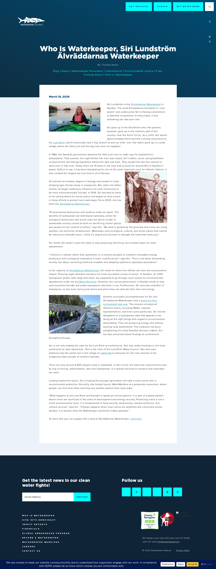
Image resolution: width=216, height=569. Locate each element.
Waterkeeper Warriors (41, 542)
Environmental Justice (139, 71)
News (65, 71)
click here (136, 418)
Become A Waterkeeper (40, 538)
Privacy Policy (183, 550)
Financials (31, 529)
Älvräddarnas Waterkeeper (146, 104)
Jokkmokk (106, 353)
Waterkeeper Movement (87, 71)
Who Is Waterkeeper (118, 74)
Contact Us (31, 551)
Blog (56, 71)
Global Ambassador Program (46, 533)
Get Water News (188, 6)
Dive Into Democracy (39, 520)
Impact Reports (35, 524)
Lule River (59, 142)
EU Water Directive (85, 281)
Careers (28, 546)
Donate (162, 6)
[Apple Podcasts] (210, 42)
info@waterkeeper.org (168, 542)
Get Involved (138, 6)
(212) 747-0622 (149, 542)
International (113, 71)
